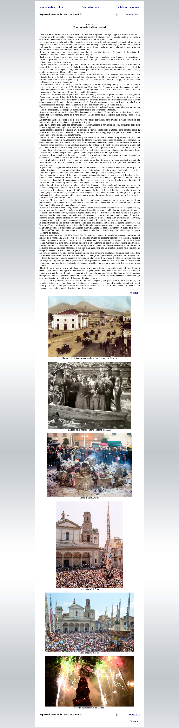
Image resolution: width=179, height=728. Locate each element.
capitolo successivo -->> (128, 7)
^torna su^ (135, 293)
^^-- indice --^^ (90, 7)
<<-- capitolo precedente (52, 7)
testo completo (132, 14)
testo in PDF (134, 714)
